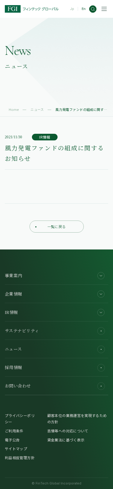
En (84, 9)
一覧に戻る (56, 226)
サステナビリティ (22, 331)
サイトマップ (16, 448)
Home (14, 109)
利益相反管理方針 (20, 457)
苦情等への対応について (67, 430)
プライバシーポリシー (20, 419)
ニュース (37, 109)
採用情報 (13, 367)
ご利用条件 (14, 430)
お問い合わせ (18, 386)
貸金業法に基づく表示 (66, 439)
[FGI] (31, 9)
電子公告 (12, 439)
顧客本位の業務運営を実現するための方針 (77, 419)
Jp (72, 9)
